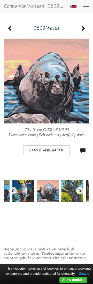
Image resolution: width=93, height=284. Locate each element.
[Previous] (13, 190)
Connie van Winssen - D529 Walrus (35, 6)
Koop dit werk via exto (46, 150)
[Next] (80, 190)
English (73, 6)
